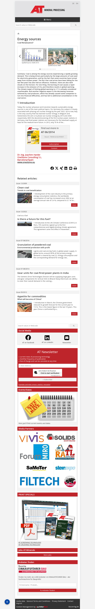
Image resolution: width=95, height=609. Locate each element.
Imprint (19, 603)
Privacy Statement (59, 601)
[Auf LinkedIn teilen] (66, 169)
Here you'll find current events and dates (34, 423)
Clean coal (23, 187)
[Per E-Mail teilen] (70, 168)
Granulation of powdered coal (34, 244)
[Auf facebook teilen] (52, 169)
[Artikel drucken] (75, 168)
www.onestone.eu (26, 162)
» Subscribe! (47, 379)
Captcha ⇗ (56, 375)
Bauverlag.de (74, 607)
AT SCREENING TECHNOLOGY (30, 542)
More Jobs (47, 555)
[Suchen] (75, 25)
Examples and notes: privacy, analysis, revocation (34, 385)
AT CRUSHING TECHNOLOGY (29, 545)
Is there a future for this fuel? (34, 219)
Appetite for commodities (31, 296)
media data (20, 601)
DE (73, 3)
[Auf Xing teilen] (61, 169)
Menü (48, 19)
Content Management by (26, 607)
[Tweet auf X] (56, 169)
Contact (70, 601)
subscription (54, 144)
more (74, 205)
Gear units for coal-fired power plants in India (43, 272)
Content (54, 148)
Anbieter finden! (48, 590)
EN (77, 3)
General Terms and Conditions (38, 601)
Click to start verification (50, 373)
